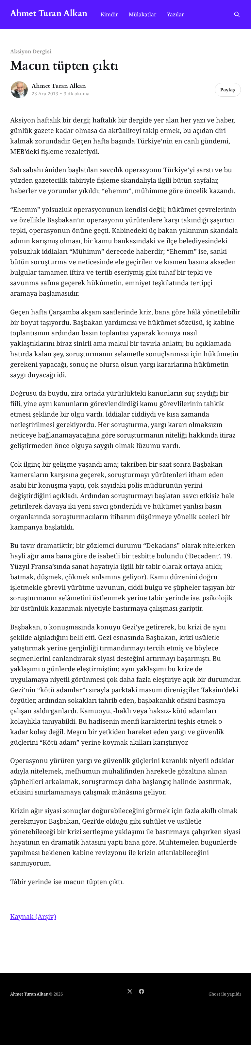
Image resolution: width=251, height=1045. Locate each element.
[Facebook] (141, 991)
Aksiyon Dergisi (31, 51)
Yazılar (175, 14)
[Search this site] (237, 14)
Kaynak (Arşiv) (33, 916)
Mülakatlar (143, 14)
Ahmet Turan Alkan (49, 13)
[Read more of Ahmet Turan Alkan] (19, 90)
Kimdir (109, 14)
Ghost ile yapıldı (225, 994)
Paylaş (227, 89)
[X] (129, 991)
